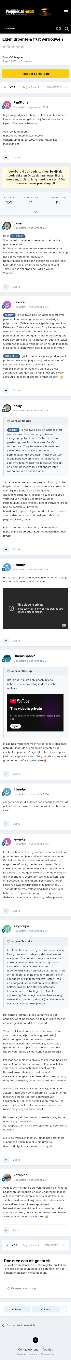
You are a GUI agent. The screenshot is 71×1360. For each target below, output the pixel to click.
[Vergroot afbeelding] (61, 376)
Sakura (19, 302)
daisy (17, 223)
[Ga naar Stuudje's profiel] (7, 567)
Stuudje (19, 565)
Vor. (13, 87)
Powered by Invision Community (35, 1354)
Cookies (47, 1349)
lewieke (19, 839)
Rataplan (20, 1175)
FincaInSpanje (24, 656)
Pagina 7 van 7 (31, 87)
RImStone (20, 102)
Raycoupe (21, 926)
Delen (18, 1309)
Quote (16, 157)
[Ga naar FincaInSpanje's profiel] (7, 658)
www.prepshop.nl (41, 183)
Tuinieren (26, 61)
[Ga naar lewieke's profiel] (7, 842)
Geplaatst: (30, 107)
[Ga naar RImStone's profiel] (7, 105)
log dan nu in (46, 1268)
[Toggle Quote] (9, 420)
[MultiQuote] (6, 157)
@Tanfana (17, 236)
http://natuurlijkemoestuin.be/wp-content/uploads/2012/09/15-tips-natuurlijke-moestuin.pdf (31, 139)
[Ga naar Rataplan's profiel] (7, 1178)
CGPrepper (16, 57)
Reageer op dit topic (35, 73)
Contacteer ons (28, 1349)
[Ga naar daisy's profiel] (7, 226)
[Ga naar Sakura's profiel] (7, 305)
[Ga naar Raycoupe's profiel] (7, 929)
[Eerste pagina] (5, 87)
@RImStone (11, 356)
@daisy (9, 315)
